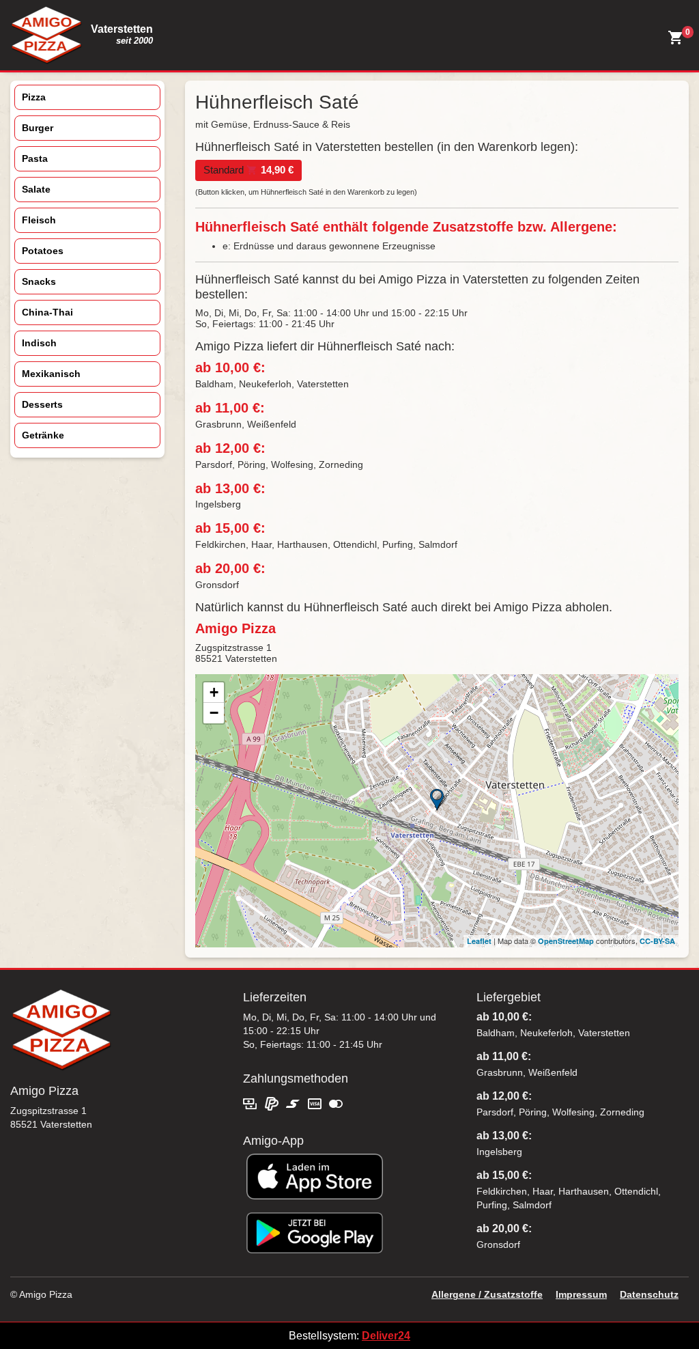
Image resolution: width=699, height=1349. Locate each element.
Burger (37, 127)
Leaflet (479, 941)
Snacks (39, 281)
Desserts (42, 404)
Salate (36, 189)
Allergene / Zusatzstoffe (487, 1294)
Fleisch (39, 219)
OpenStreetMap (566, 941)
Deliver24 (386, 1335)
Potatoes (42, 250)
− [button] (214, 712)
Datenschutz (649, 1294)
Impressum (581, 1294)
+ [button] (214, 692)
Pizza (34, 97)
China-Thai (47, 312)
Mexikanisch (51, 373)
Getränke (43, 435)
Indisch (39, 342)
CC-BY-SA (657, 941)
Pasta (35, 158)
